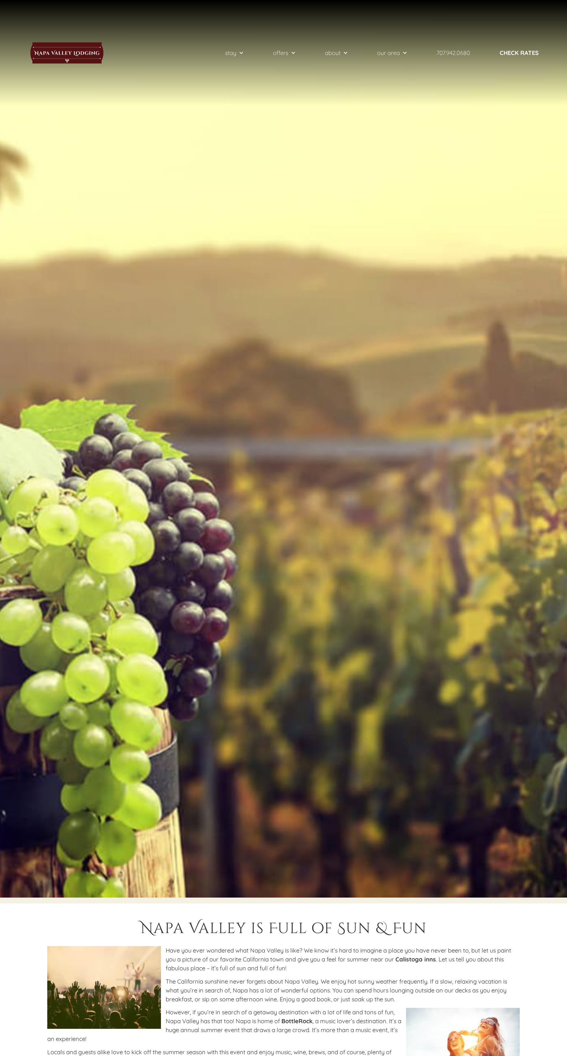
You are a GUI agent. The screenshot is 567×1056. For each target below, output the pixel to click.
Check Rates (519, 53)
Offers (280, 53)
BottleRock (296, 1021)
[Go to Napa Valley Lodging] (66, 53)
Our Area (388, 53)
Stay (230, 53)
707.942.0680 (453, 53)
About (332, 53)
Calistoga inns (415, 959)
